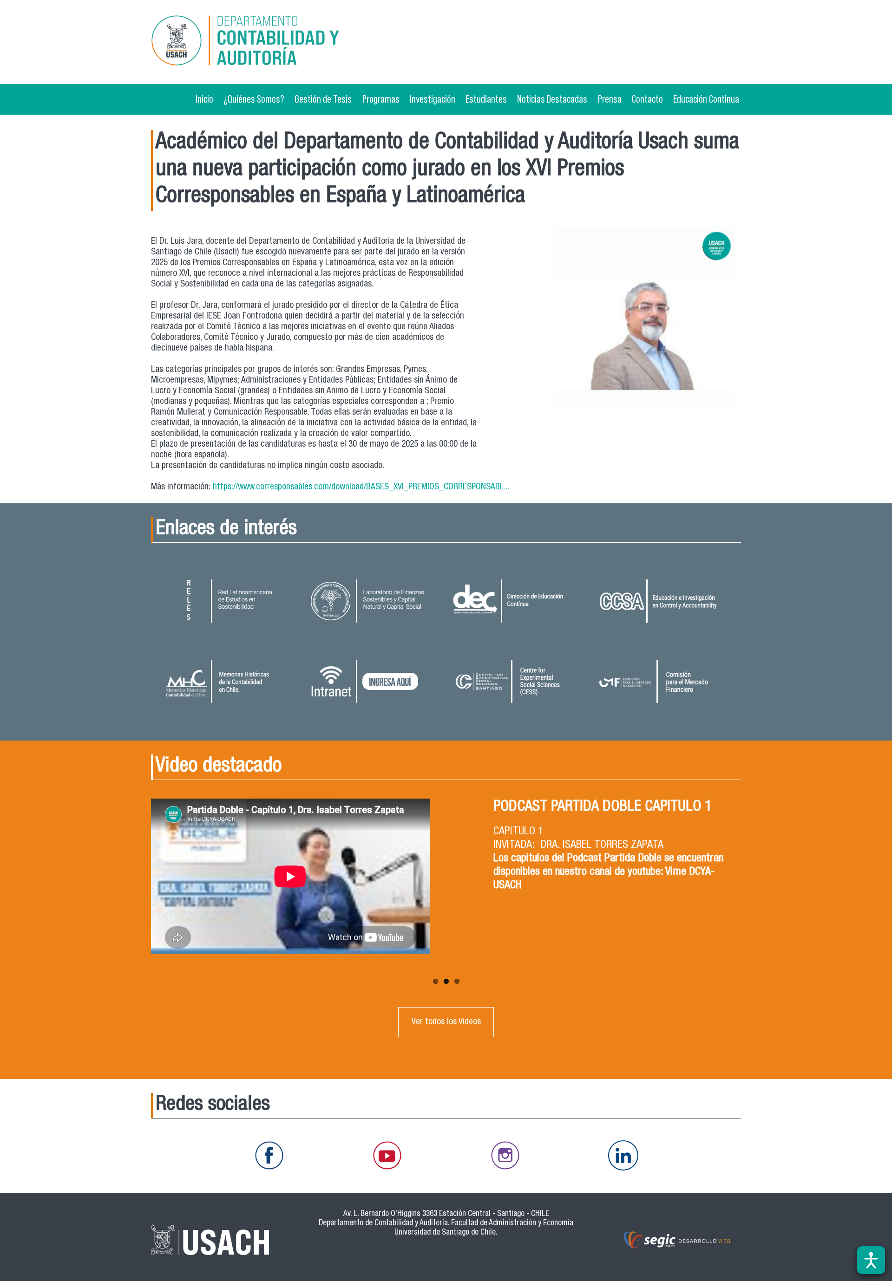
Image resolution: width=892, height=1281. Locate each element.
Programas (381, 99)
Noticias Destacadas (552, 99)
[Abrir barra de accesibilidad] (871, 1260)
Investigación (432, 99)
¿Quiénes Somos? (253, 99)
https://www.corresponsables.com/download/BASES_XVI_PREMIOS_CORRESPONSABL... (361, 487)
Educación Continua (706, 99)
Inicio (204, 99)
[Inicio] (246, 42)
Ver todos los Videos (446, 1022)
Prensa (610, 99)
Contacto (647, 99)
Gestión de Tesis (323, 99)
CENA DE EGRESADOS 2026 (570, 807)
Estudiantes (486, 99)
